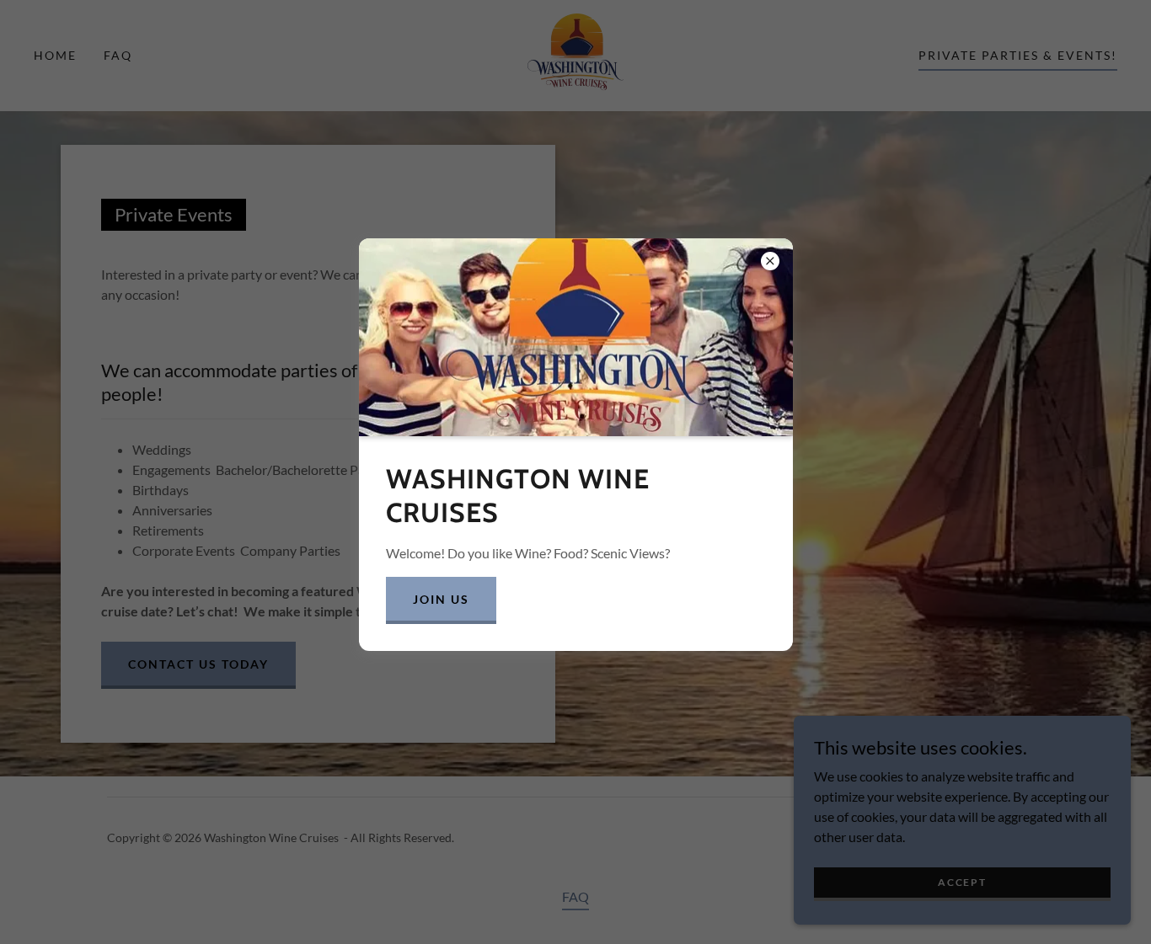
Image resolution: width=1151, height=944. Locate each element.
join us (441, 599)
